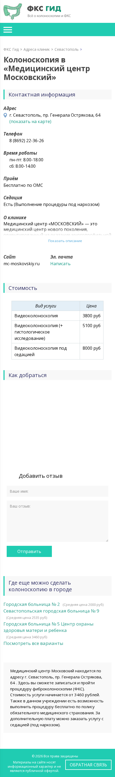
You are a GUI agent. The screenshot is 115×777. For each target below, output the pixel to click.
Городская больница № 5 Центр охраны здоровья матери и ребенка (48, 627)
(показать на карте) (30, 121)
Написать (60, 264)
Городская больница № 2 (31, 604)
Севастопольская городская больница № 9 (51, 611)
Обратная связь (88, 765)
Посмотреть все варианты (33, 643)
